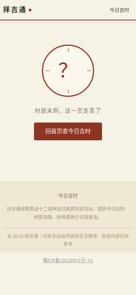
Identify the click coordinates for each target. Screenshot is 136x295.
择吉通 (15, 9)
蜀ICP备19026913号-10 (68, 260)
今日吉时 (119, 10)
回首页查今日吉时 (68, 131)
